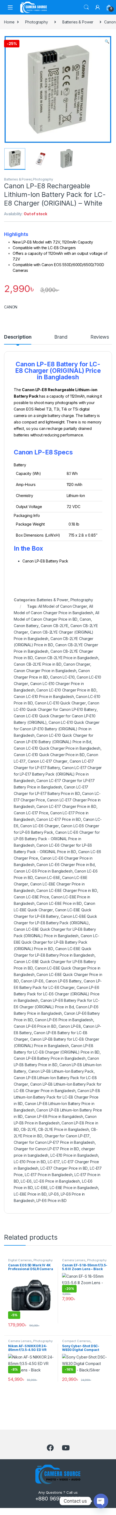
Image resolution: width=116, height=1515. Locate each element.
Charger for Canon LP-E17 (67, 1136)
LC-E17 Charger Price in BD (64, 1168)
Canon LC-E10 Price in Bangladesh (44, 696)
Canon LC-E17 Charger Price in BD (66, 806)
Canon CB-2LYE (54, 625)
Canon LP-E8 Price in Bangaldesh (54, 1116)
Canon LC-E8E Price (31, 897)
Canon (85, 619)
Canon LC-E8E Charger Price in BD (66, 890)
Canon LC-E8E (47, 877)
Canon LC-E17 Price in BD (58, 819)
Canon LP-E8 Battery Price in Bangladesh (50, 1058)
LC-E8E (41, 1187)
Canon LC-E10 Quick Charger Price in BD (49, 754)
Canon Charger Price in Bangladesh (45, 670)
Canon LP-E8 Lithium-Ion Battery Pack (61, 1071)
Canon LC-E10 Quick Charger (60, 703)
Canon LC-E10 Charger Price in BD (66, 690)
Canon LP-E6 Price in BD (35, 1026)
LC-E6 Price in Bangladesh (57, 1181)
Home (9, 22)
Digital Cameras (20, 1260)
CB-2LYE (28, 1129)
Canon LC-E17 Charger (47, 761)
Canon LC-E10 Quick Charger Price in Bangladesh (57, 748)
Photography (36, 22)
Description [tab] (17, 337)
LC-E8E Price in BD (30, 1194)
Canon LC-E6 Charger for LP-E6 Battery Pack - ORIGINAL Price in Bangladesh (57, 838)
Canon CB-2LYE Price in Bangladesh (66, 657)
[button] (107, 41)
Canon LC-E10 (62, 677)
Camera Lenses (74, 1260)
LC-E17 (54, 1161)
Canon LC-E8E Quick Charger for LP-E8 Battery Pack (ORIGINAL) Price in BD (56, 942)
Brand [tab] (60, 337)
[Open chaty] (101, 1501)
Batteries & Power (78, 22)
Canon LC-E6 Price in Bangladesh (43, 871)
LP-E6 (54, 1194)
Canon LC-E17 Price (31, 813)
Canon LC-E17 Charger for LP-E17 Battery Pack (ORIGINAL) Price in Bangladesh (58, 774)
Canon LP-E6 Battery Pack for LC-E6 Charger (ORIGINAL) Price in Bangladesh (56, 994)
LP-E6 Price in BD (51, 1200)
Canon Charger (76, 664)
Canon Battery (26, 625)
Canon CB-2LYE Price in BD (38, 664)
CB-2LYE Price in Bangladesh (63, 1129)
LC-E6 (26, 1181)
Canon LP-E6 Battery (63, 981)
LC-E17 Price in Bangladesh (48, 1174)
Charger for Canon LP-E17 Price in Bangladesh (54, 1142)
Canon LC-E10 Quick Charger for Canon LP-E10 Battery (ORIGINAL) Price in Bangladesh (57, 729)
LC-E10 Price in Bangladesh (74, 1155)
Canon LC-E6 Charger (39, 825)
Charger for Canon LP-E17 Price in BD (46, 1148)
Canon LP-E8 (70, 1026)
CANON (10, 307)
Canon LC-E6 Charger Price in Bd (65, 864)
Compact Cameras (76, 1341)
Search (86, 7)
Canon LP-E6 (32, 981)
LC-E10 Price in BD (30, 1161)
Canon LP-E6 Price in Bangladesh (64, 1019)
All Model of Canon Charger (62, 606)
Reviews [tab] (99, 337)
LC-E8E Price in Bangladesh (74, 1187)
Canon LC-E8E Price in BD (59, 903)
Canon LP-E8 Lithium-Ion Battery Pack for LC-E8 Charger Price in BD (57, 1097)
